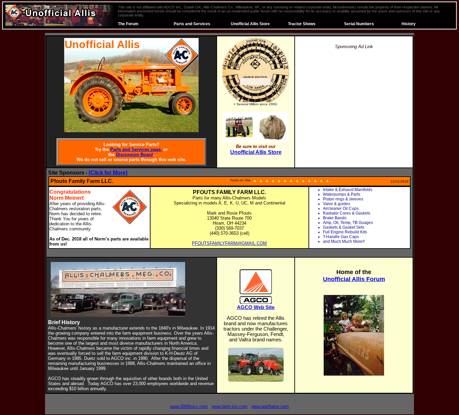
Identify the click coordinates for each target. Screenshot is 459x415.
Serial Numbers (359, 24)
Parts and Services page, (136, 149)
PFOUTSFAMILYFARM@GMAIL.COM (229, 243)
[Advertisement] (353, 102)
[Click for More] (108, 173)
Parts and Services (192, 24)
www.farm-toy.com (229, 406)
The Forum (128, 24)
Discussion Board (134, 154)
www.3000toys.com (189, 406)
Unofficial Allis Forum (354, 279)
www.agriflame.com (270, 406)
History (409, 24)
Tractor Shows (302, 24)
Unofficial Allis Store (250, 24)
